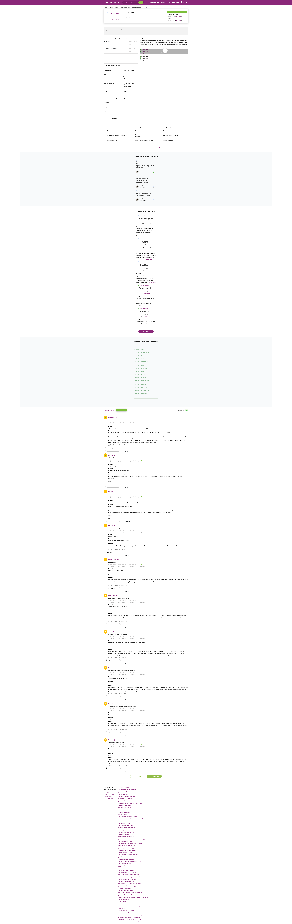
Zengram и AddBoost (140, 377)
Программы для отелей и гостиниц (127, 800)
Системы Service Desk (123, 899)
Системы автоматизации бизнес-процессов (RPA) (130, 892)
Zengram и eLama (139, 365)
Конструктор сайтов (123, 810)
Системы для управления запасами (127, 872)
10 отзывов (178, 16)
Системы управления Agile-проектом (127, 820)
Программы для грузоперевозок (126, 895)
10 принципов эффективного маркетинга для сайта (145, 165)
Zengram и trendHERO (140, 396)
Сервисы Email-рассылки (124, 805)
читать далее (152, 235)
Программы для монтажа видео (126, 857)
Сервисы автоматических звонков (126, 829)
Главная (105, 7)
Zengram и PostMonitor (141, 390)
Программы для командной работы (127, 825)
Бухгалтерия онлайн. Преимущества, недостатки (130, 921)
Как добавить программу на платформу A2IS (129, 906)
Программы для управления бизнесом (128, 865)
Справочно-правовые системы (126, 836)
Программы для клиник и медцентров (127, 789)
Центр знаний (121, 908)
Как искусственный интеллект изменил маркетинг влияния (142, 180)
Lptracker (145, 311)
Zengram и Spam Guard (141, 387)
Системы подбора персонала (125, 847)
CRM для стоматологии (124, 866)
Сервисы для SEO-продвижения (126, 807)
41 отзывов (147, 316)
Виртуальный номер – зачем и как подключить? (130, 915)
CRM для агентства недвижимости (126, 852)
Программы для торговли (124, 863)
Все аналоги (146, 331)
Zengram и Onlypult (140, 358)
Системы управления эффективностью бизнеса (130, 861)
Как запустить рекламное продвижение (128, 904)
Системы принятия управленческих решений (129, 883)
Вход (185, 2)
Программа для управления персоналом (128, 868)
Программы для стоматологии (125, 801)
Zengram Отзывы (109, 410)
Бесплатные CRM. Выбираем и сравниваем (129, 917)
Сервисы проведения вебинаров (126, 827)
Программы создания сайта (125, 885)
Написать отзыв (115, 19)
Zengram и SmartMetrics (141, 361)
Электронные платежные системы (126, 845)
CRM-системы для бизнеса (125, 798)
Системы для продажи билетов (126, 870)
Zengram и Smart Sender (141, 380)
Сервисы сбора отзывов (124, 823)
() (111, 444)
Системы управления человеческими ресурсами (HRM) (132, 876)
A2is (110, 2)
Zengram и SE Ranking (140, 393)
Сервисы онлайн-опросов (124, 812)
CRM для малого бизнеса (124, 888)
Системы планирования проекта (126, 838)
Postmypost (145, 288)
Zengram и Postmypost (141, 349)
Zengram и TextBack (140, 371)
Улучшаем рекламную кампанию (126, 903)
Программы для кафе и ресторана (127, 850)
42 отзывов (146, 293)
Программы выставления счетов (126, 859)
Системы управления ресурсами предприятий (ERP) (131, 839)
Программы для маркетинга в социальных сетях (131, 7)
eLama (170, 18)
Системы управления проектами (126, 796)
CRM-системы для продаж (124, 912)
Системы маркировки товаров (125, 894)
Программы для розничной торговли (127, 877)
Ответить (115, 444)
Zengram (130, 13)
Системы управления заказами (126, 881)
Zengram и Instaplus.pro (141, 352)
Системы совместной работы (125, 890)
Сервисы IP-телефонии (124, 792)
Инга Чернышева (144, 171)
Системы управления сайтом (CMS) (127, 886)
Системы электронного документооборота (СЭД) (130, 818)
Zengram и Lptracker (140, 368)
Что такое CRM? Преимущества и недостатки (129, 919)
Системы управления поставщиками (127, 879)
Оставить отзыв (154, 2)
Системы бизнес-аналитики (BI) (126, 848)
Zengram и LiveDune (140, 384)
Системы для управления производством (128, 874)
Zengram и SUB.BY (139, 355)
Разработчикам (165, 2)
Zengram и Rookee (139, 374)
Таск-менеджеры (122, 814)
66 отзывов (178, 20)
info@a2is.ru (110, 791)
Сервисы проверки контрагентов (126, 832)
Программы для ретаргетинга (160, 147)
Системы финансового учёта (125, 830)
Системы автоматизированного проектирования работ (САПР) (133, 897)
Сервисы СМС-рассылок (124, 809)
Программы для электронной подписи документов (130, 843)
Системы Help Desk (123, 794)
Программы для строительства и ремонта (128, 854)
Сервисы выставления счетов (125, 834)
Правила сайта (110, 800)
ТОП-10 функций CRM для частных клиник (129, 914)
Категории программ (114, 7)
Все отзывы (138, 776)
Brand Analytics (173, 14)
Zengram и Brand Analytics (142, 346)
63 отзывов (147, 270)
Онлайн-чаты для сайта (124, 821)
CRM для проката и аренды (125, 856)
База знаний (175, 2)
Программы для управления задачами (128, 816)
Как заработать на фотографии (126, 910)
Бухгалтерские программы (124, 791)
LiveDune (145, 265)
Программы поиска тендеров (125, 841)
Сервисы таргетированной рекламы (141, 147)
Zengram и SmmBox (139, 400)
